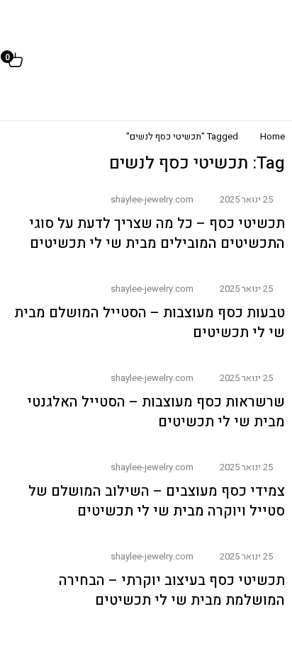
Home (272, 136)
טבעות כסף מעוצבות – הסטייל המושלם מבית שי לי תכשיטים (149, 322)
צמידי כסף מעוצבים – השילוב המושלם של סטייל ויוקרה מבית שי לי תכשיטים (156, 501)
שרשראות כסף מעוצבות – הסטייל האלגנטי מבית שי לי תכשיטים (156, 412)
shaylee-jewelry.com (152, 199)
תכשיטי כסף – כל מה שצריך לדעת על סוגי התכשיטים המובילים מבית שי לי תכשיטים (157, 233)
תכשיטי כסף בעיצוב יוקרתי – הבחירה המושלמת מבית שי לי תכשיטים (172, 590)
